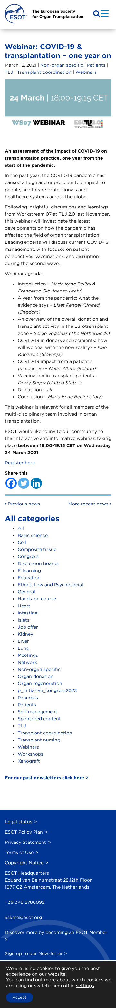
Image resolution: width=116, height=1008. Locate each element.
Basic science (33, 535)
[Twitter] (23, 483)
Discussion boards (38, 563)
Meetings (28, 655)
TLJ (9, 72)
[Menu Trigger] (104, 13)
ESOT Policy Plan (24, 831)
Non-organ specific (61, 65)
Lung (23, 648)
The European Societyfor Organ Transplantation (57, 14)
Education (29, 577)
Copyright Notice (24, 862)
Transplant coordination (44, 72)
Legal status (18, 821)
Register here (20, 462)
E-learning (29, 570)
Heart (24, 605)
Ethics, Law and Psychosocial (50, 584)
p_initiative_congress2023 (47, 690)
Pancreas (28, 697)
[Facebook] (11, 483)
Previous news (23, 503)
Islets (23, 620)
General (26, 591)
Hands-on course (37, 598)
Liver (23, 641)
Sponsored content (39, 718)
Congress (28, 556)
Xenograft (29, 761)
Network (27, 662)
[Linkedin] (36, 483)
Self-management (37, 711)
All (21, 528)
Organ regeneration (40, 683)
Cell (22, 542)
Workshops (30, 754)
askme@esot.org (23, 917)
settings (85, 985)
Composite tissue (37, 549)
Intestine (27, 612)
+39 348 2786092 (24, 902)
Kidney (25, 634)
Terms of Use (19, 852)
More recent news (89, 503)
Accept (19, 997)
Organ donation (35, 676)
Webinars (86, 72)
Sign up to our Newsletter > (36, 953)
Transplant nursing (39, 739)
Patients (96, 65)
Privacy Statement (25, 842)
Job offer (28, 627)
